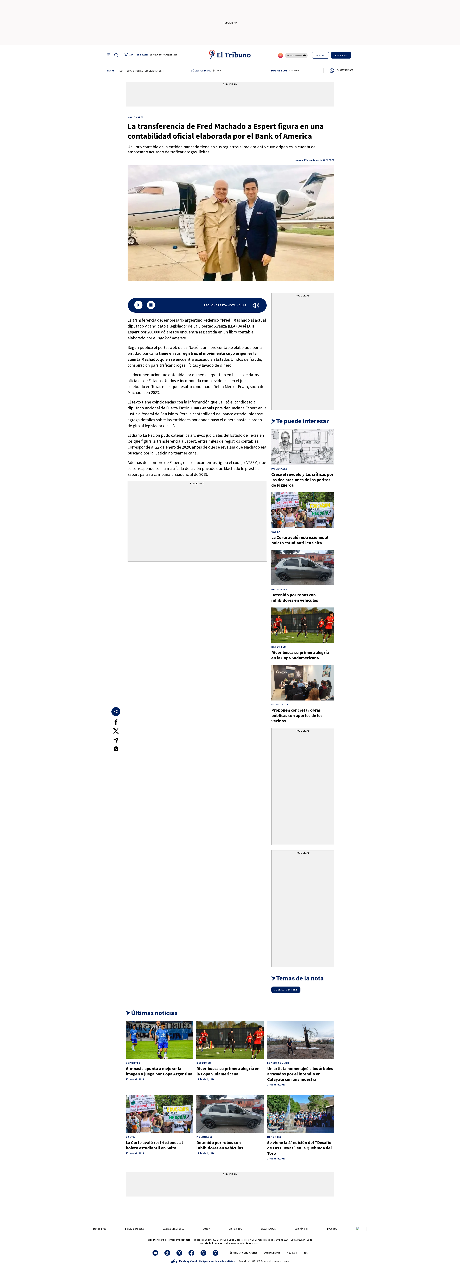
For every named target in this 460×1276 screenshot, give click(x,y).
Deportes (278, 647)
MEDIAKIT (292, 1252)
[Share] (115, 711)
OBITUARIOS (235, 1228)
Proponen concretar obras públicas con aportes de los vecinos (297, 715)
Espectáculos (278, 1063)
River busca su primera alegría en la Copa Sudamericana (300, 655)
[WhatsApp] (203, 1253)
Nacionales (136, 117)
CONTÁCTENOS (272, 1252)
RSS (305, 1252)
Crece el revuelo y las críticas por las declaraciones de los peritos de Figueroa (302, 480)
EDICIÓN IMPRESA (134, 1228)
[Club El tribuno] (361, 1228)
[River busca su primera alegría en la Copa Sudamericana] (302, 625)
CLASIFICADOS (268, 1228)
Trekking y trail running (162, 70)
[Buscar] (116, 55)
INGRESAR (320, 55)
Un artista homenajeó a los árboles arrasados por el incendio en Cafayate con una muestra (300, 1074)
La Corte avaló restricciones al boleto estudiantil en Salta (299, 540)
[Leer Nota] (138, 305)
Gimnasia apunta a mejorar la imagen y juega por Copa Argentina (159, 1071)
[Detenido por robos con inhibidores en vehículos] (302, 567)
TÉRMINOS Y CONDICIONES (242, 1252)
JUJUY (206, 1228)
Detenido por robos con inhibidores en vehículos (294, 597)
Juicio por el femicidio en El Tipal (121, 70)
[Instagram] (215, 1253)
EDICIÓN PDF (301, 1228)
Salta (276, 531)
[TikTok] (167, 1253)
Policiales (279, 468)
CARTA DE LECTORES (173, 1228)
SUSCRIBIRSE (341, 55)
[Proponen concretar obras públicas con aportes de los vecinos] (302, 682)
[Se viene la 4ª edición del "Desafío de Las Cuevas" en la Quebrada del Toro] (300, 1114)
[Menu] (109, 55)
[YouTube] (155, 1253)
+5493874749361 (344, 70)
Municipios (280, 704)
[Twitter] (179, 1253)
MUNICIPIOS (99, 1228)
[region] (230, 95)
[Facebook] (191, 1253)
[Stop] (151, 305)
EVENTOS (332, 1228)
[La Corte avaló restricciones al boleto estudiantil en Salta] (302, 510)
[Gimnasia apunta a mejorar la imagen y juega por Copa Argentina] (159, 1040)
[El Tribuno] (230, 55)
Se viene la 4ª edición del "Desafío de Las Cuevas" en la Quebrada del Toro (299, 1148)
